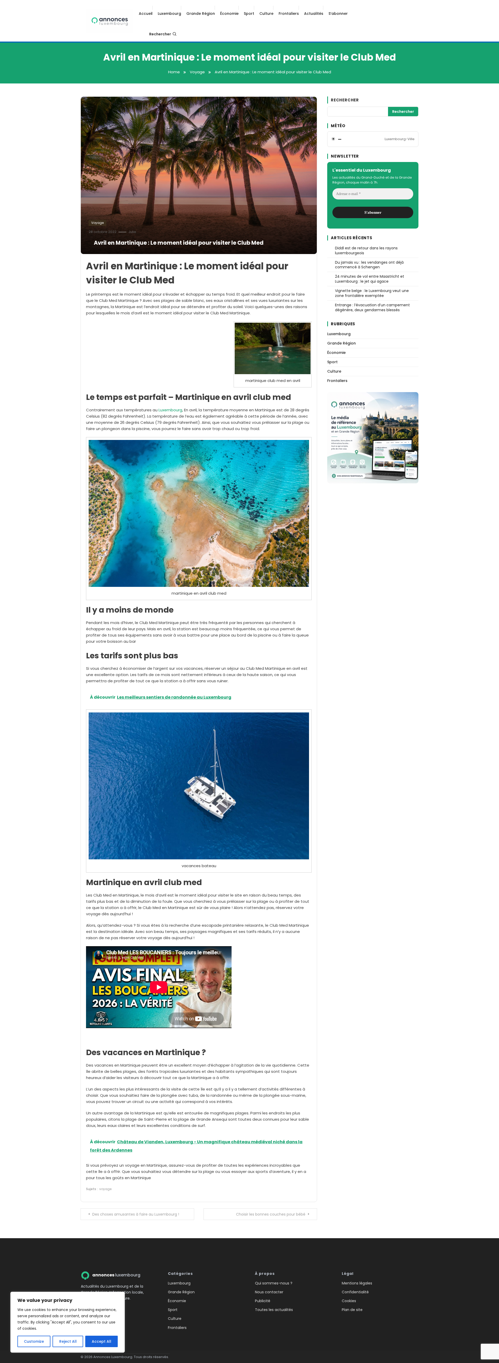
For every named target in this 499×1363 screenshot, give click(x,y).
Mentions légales (357, 1283)
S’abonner (338, 13)
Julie (132, 231)
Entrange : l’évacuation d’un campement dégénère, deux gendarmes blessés (372, 308)
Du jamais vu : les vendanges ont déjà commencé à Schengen (369, 265)
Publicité (262, 1300)
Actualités (313, 13)
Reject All (68, 1341)
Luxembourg (169, 13)
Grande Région (200, 13)
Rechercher (160, 34)
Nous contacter (269, 1292)
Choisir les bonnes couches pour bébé (270, 1214)
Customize (34, 1341)
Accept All (101, 1341)
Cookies (349, 1300)
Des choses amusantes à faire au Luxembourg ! (135, 1214)
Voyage (97, 222)
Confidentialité (355, 1292)
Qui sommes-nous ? (273, 1283)
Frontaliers (289, 13)
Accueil (146, 13)
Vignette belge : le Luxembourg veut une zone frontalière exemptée (372, 293)
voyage (105, 1189)
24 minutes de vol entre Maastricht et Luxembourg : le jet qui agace (369, 279)
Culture (266, 13)
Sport (249, 13)
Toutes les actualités (274, 1309)
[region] (67, 1322)
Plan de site (352, 1309)
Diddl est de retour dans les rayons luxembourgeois (366, 251)
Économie (229, 13)
